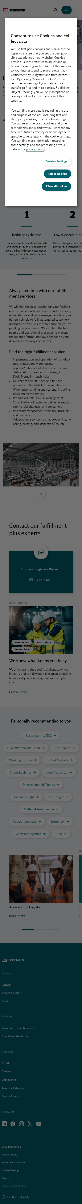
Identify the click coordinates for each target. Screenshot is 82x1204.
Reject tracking (57, 173)
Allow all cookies (56, 186)
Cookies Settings (56, 161)
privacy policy (35, 149)
